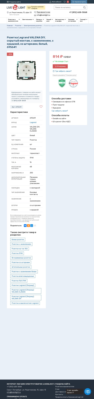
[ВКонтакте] (25, 225)
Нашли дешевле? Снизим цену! (64, 75)
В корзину (61, 66)
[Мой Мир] (31, 225)
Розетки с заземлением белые (24, 272)
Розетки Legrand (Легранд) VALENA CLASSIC (23, 291)
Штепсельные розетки (21, 267)
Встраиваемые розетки (21, 258)
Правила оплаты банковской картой (69, 397)
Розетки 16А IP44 (19, 281)
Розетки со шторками (21, 262)
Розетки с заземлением (21, 244)
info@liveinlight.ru (14, 392)
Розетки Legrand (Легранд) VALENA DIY (23, 297)
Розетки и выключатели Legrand (25, 303)
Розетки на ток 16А (20, 249)
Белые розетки (18, 240)
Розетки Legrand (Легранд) (23, 285)
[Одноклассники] (28, 225)
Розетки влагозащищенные (23, 276)
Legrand (33, 122)
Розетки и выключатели (64, 387)
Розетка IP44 (17, 253)
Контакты (59, 394)
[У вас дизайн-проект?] (87, 391)
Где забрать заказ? (63, 71)
